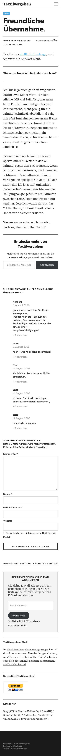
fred (15, 365)
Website (7, 521)
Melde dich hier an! (14, 664)
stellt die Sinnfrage (33, 54)
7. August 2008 (13, 44)
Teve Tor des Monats (33, 718)
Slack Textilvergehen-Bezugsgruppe (27, 649)
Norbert (17, 302)
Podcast (28, 715)
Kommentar (10, 454)
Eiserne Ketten (26, 711)
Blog (6, 13)
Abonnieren (47, 264)
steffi (15, 343)
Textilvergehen (17, 4)
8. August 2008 (21, 305)
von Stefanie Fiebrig (17, 40)
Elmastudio (22, 748)
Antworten (21, 335)
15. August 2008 (21, 418)
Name (7, 494)
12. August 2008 (21, 368)
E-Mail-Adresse (12, 507)
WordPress (17, 746)
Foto (44, 711)
